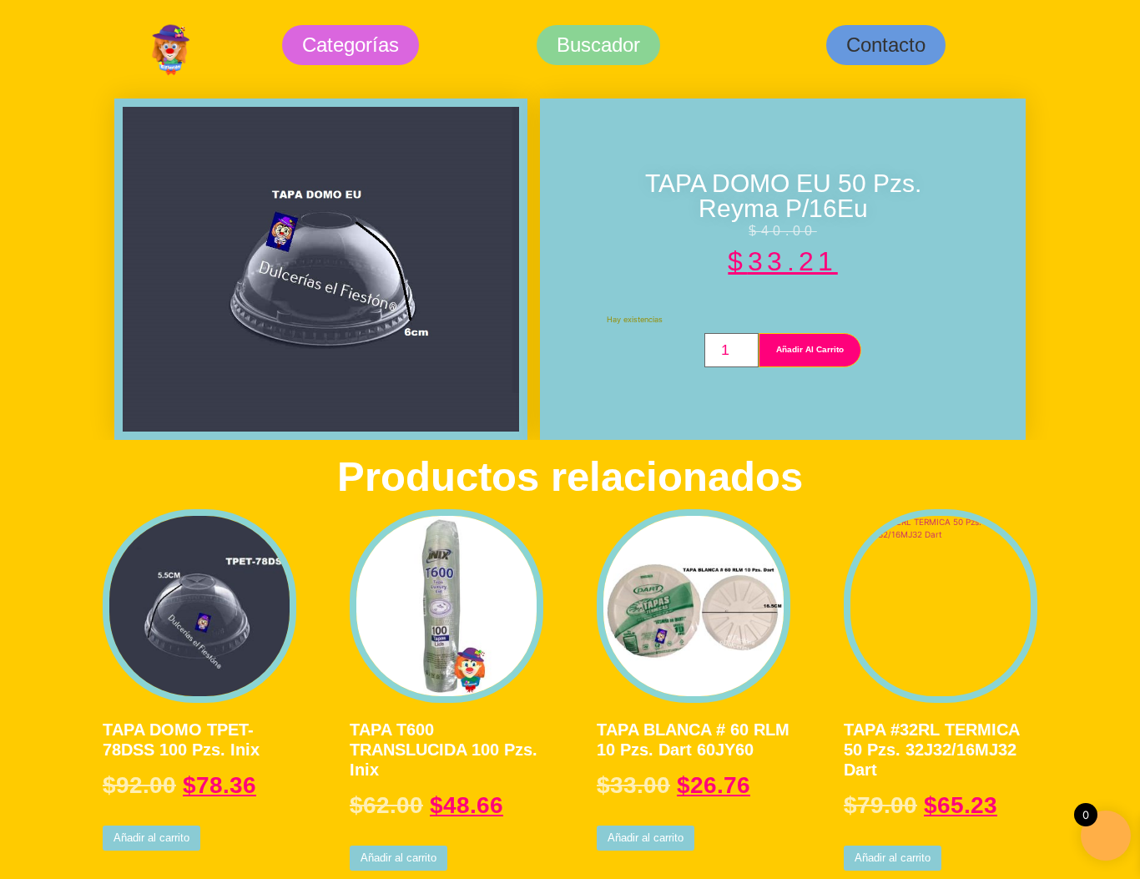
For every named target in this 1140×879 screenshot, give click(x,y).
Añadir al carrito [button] (151, 837)
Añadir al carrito (810, 349)
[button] (886, 45)
